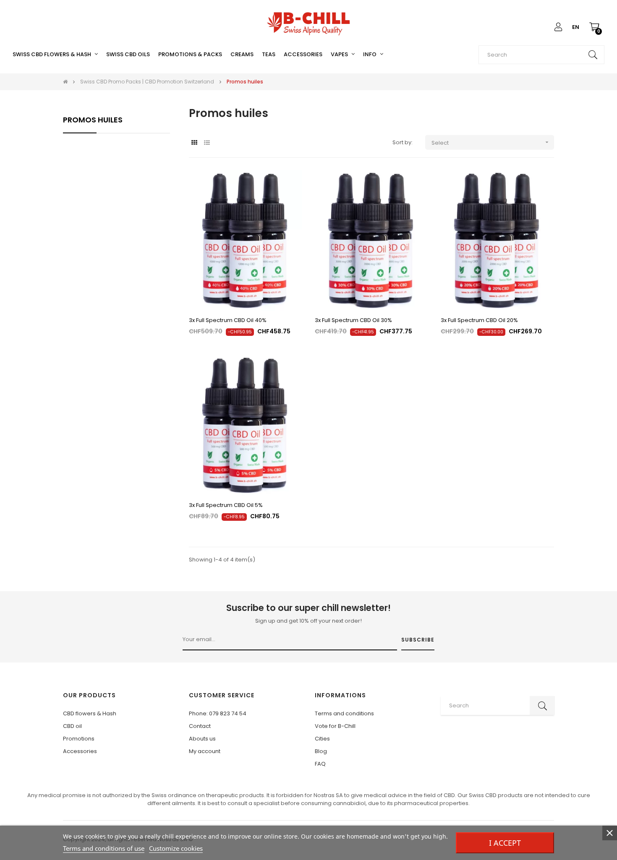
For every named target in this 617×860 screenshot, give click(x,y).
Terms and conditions (344, 713)
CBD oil (72, 726)
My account (204, 751)
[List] (206, 143)
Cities (322, 739)
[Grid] (194, 143)
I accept (505, 843)
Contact (200, 726)
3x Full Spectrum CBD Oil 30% (353, 320)
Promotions (78, 739)
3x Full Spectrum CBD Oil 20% (479, 320)
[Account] (558, 27)
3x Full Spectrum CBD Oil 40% (228, 320)
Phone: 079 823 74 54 (217, 713)
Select (490, 143)
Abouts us (202, 739)
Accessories (80, 751)
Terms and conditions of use (103, 848)
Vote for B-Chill (335, 726)
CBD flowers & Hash (89, 713)
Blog (321, 751)
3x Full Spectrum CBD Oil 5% (226, 505)
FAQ (320, 764)
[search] (592, 54)
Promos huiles (93, 119)
